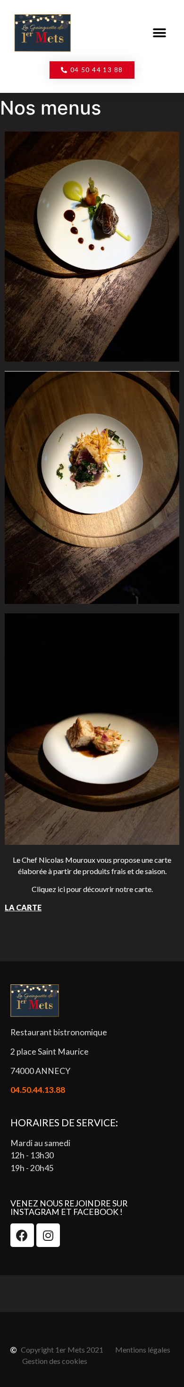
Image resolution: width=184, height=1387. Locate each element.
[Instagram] (48, 1235)
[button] (159, 33)
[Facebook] (22, 1235)
